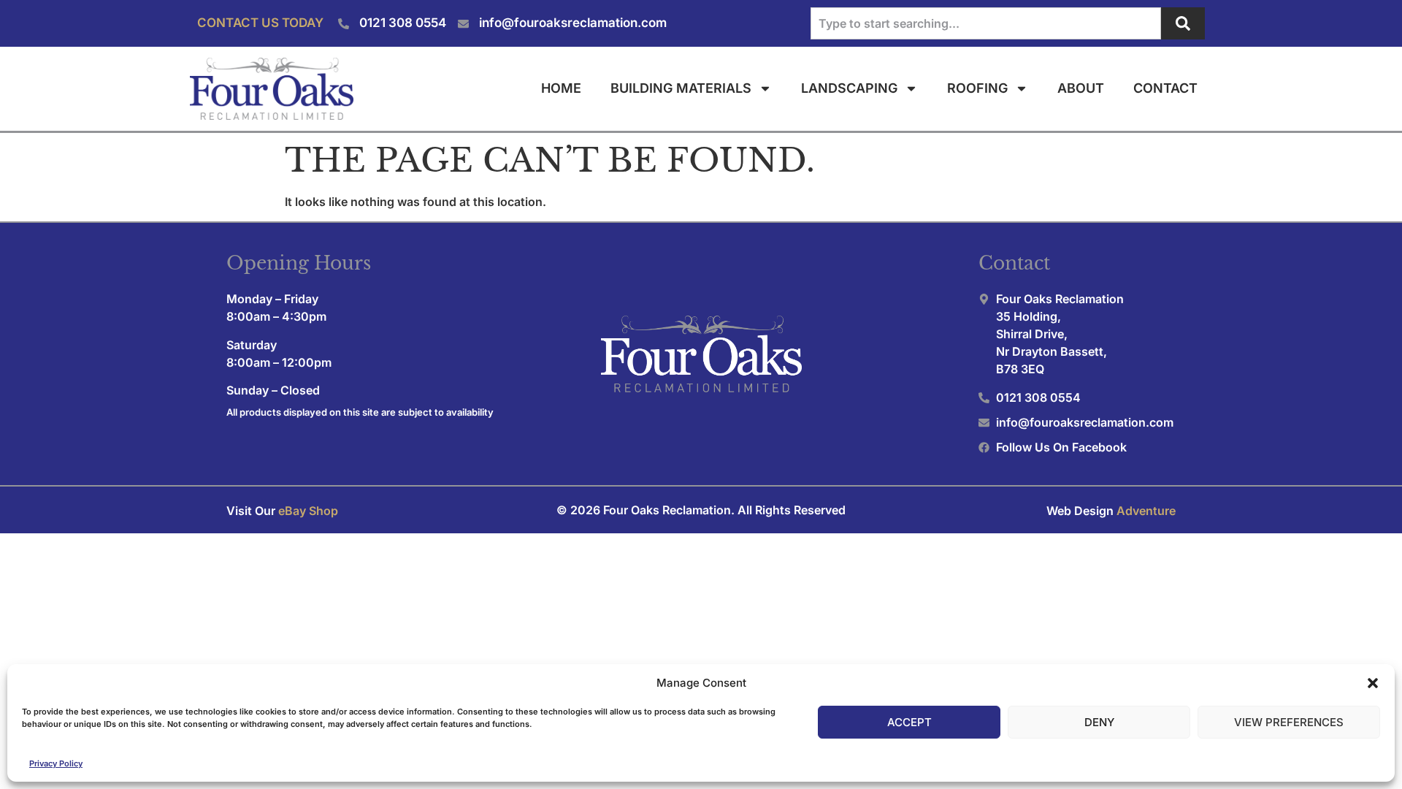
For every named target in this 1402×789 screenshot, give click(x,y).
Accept (909, 722)
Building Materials (680, 88)
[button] (1372, 683)
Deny (1099, 722)
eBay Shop (308, 510)
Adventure (1146, 510)
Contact (1165, 88)
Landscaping (849, 88)
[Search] (1183, 23)
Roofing (977, 88)
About (1080, 88)
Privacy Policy (56, 763)
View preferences (1289, 722)
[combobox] (986, 23)
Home (561, 88)
